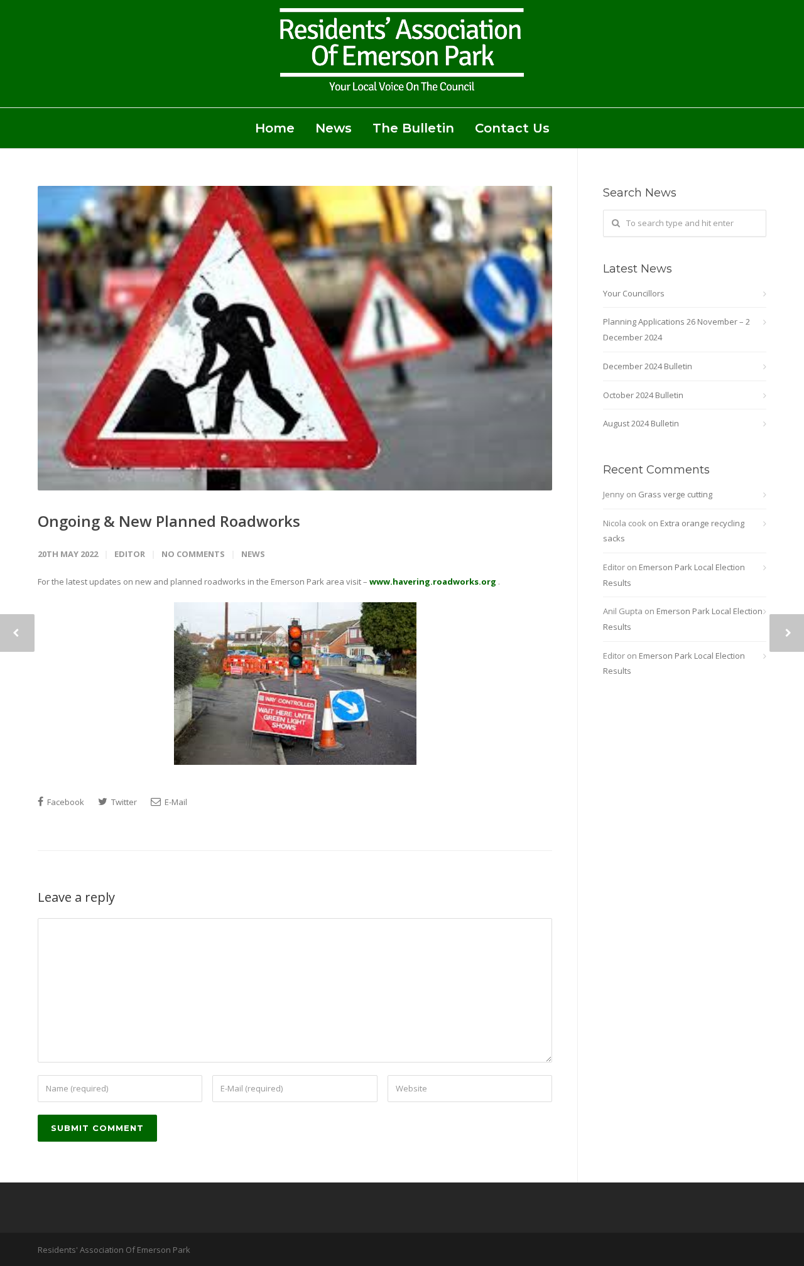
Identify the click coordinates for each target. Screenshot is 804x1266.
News (333, 128)
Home (275, 128)
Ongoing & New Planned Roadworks (169, 521)
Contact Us (512, 128)
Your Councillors (634, 293)
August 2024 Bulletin (641, 423)
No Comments (193, 554)
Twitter (123, 802)
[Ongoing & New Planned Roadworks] (295, 338)
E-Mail (175, 802)
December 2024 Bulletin (647, 366)
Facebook (64, 802)
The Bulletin (413, 128)
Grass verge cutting (675, 494)
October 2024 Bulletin (643, 395)
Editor (129, 554)
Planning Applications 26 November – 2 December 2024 (676, 329)
